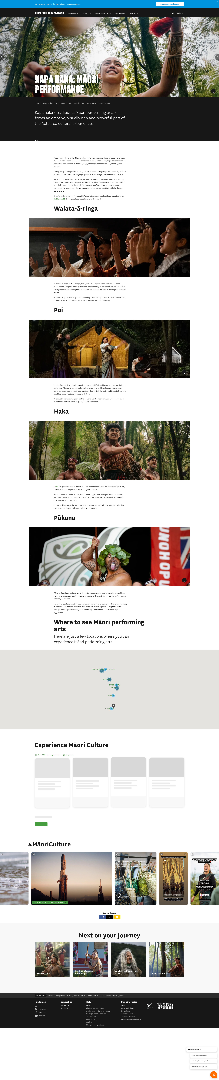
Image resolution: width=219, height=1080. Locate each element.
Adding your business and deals (98, 1011)
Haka (56, 487)
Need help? (65, 1008)
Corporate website (128, 1017)
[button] (73, 13)
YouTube (41, 1016)
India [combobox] (179, 13)
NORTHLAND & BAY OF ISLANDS (103, 669)
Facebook (42, 1012)
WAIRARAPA (109, 709)
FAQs (88, 1005)
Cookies (89, 1022)
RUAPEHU (111, 696)
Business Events (127, 1014)
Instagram (42, 1009)
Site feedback (65, 1005)
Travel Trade (125, 1011)
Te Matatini (59, 199)
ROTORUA (114, 688)
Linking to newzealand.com (96, 1014)
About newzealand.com (95, 1008)
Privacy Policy (91, 1019)
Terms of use (91, 1017)
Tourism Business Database (131, 1019)
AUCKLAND (107, 679)
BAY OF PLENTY (114, 685)
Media (123, 1005)
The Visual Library (127, 1008)
